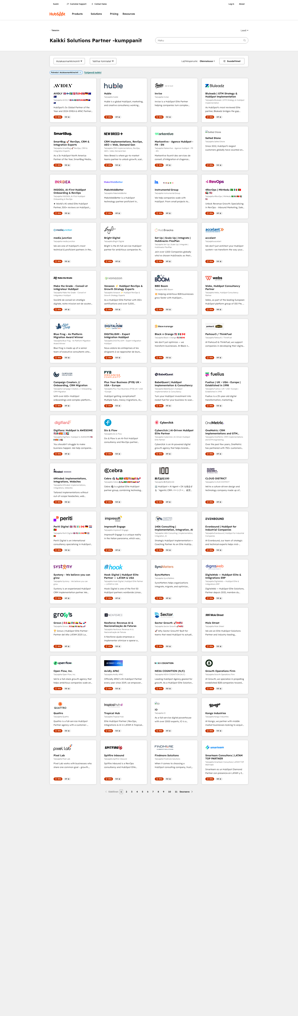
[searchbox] (201, 40)
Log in (231, 4)
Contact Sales (101, 4)
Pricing (114, 13)
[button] (244, 30)
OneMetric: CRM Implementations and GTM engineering (221, 432)
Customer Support (78, 4)
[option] (68, 61)
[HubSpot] (57, 14)
